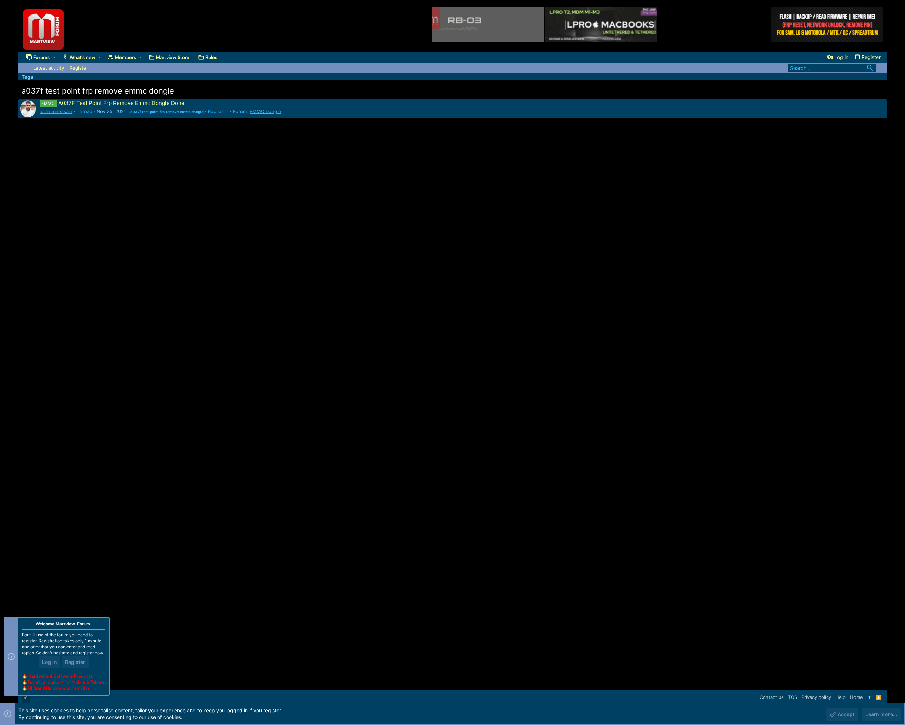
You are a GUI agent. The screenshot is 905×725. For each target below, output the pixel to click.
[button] (54, 57)
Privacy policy (816, 697)
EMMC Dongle (265, 111)
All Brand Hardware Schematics (58, 688)
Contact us (772, 697)
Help (840, 697)
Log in (49, 662)
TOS (792, 697)
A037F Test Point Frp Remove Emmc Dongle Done (112, 103)
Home (856, 697)
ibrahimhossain (56, 111)
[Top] (869, 697)
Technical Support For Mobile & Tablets (66, 682)
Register (75, 662)
